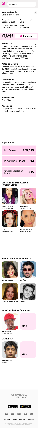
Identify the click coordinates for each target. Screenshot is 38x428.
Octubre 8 (6, 22)
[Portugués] (12, 414)
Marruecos (6, 27)
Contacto (14, 419)
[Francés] (18, 414)
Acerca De (7, 419)
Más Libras (7, 339)
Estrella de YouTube (10, 15)
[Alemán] (31, 414)
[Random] (35, 12)
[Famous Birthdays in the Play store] (25, 406)
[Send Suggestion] (35, 44)
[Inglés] (6, 414)
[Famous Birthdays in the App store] (12, 406)
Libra (22, 22)
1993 (13, 22)
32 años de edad (27, 27)
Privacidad (22, 419)
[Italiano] (25, 414)
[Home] (19, 396)
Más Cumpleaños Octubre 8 (16, 310)
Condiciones (30, 419)
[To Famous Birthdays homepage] (4, 4)
